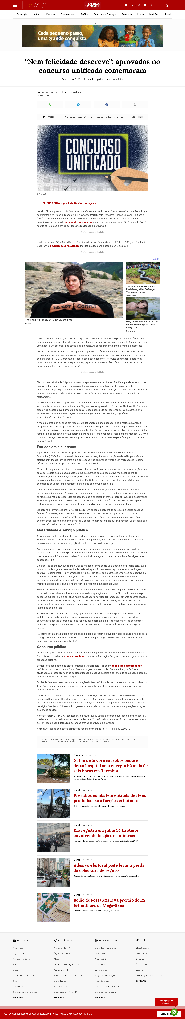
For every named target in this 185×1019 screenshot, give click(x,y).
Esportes (50, 14)
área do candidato (74, 656)
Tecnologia (22, 14)
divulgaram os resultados (64, 245)
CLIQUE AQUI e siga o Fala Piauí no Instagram (69, 203)
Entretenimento (68, 14)
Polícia (140, 14)
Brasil (168, 14)
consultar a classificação (127, 665)
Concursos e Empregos (105, 14)
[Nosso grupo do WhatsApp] (174, 1012)
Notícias (37, 14)
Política (84, 14)
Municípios (154, 14)
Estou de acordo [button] (169, 1014)
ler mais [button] (88, 1013)
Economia (127, 14)
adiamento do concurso (78, 222)
